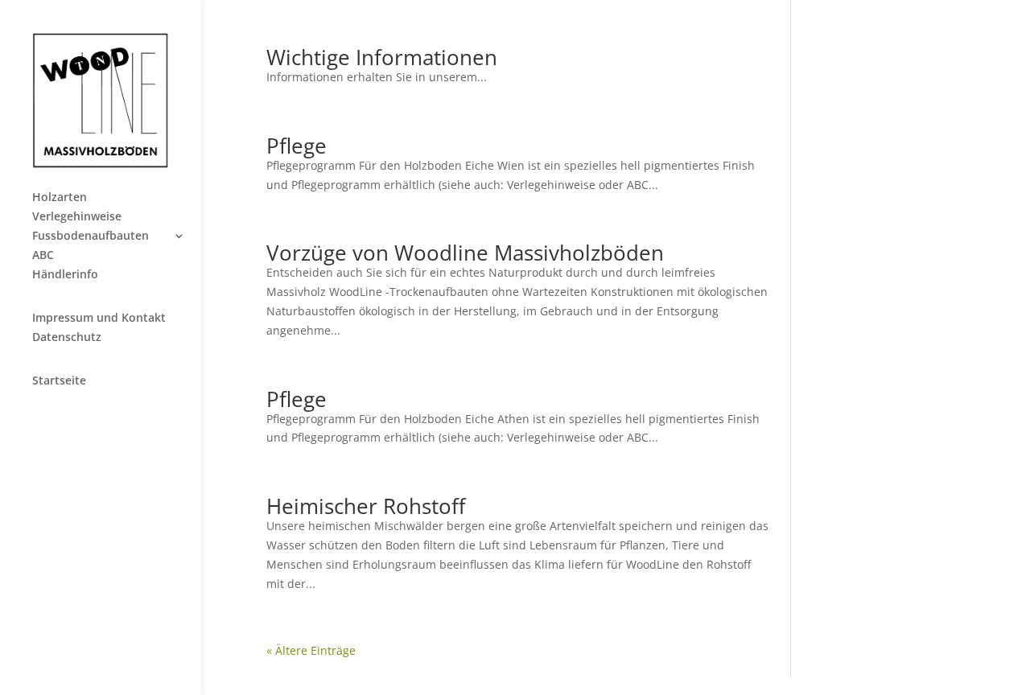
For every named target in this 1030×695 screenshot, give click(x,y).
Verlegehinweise (77, 217)
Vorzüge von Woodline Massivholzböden (465, 252)
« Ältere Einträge (311, 650)
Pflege (296, 145)
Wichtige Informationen (381, 57)
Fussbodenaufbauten (90, 236)
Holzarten (59, 197)
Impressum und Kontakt (99, 318)
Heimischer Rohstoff (366, 505)
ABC (43, 255)
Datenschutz (66, 337)
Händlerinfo (65, 275)
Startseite (59, 381)
